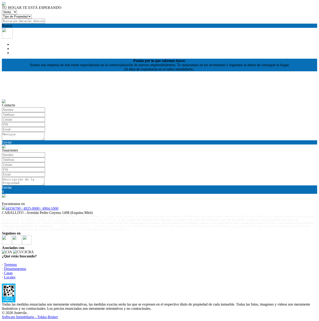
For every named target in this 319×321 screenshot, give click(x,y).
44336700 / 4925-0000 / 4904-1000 (32, 208)
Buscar (7, 26)
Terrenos (10, 265)
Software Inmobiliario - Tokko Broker (30, 317)
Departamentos (15, 269)
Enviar (7, 142)
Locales (9, 277)
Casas (8, 273)
